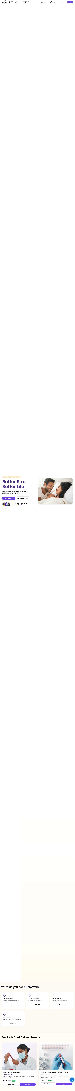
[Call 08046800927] (72, 1080)
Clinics (35, 2)
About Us (11, 2)
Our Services (17, 2)
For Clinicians (43, 2)
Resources (63, 2)
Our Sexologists (53, 2)
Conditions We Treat (26, 2)
